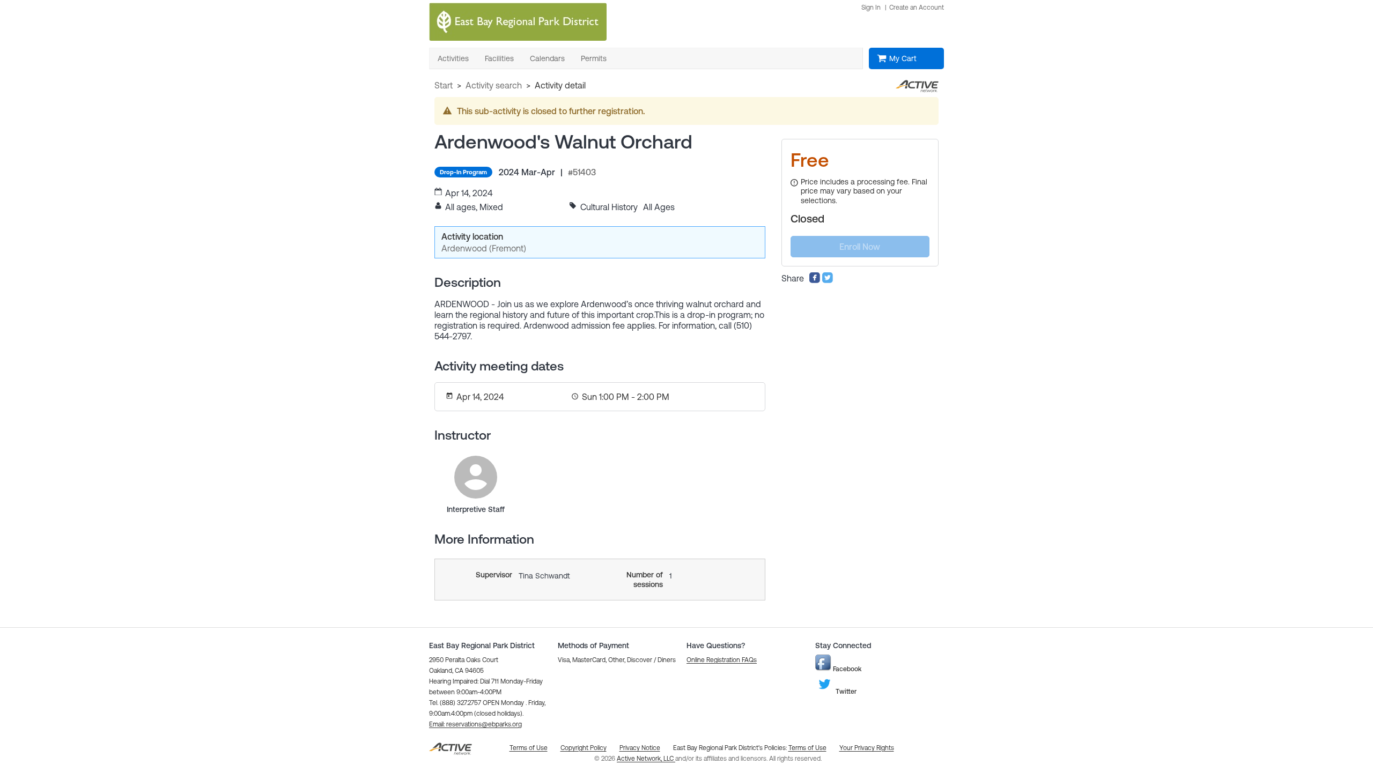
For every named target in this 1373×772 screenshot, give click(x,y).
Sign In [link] (871, 7)
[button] (475, 724)
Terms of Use (807, 748)
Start (443, 85)
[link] (475, 477)
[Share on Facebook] (814, 280)
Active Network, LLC (646, 758)
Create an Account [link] (916, 7)
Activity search (494, 85)
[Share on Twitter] (827, 280)
